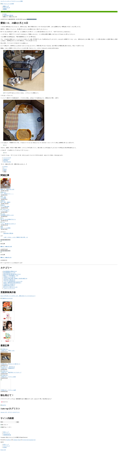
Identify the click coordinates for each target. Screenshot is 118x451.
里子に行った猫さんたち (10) (10, 287)
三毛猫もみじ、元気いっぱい (8, 350)
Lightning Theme (17, 439)
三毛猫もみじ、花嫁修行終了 (8, 368)
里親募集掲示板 (7, 434)
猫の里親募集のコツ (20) (9, 272)
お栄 (5, 237)
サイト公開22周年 (5, 206)
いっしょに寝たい (5, 210)
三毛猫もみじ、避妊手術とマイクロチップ (11, 372)
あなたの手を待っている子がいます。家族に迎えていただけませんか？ (18, 295)
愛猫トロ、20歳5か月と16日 (7, 189)
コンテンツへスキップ (6, 1)
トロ (27, 237)
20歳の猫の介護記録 (32, 19)
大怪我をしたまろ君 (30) (9, 277)
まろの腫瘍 (3, 198)
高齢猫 (18, 237)
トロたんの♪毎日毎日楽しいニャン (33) (12, 281)
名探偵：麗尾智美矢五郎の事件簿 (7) (12, 282)
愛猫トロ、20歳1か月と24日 (6, 246)
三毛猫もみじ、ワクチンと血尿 (8, 390)
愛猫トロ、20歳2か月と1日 (6, 257)
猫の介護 (22, 237)
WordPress (8, 439)
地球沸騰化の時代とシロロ (7, 215)
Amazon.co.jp (6, 159)
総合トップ (6, 432)
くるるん (9, 237)
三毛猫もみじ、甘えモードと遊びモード (10, 363)
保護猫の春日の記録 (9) (9, 285)
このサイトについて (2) (9, 288)
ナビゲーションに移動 (17, 1)
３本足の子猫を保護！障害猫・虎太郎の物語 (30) (15, 278)
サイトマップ (6, 433)
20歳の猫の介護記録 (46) (9, 280)
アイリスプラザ (7, 157)
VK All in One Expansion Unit (28, 439)
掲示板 (5, 447)
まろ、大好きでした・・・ (7, 193)
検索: (2, 422)
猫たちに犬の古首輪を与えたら (8, 219)
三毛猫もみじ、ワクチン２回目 (8, 376)
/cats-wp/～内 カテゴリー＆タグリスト (10, 412)
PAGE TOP (3, 449)
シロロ (14, 237)
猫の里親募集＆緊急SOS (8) (10, 271)
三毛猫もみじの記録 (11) (9, 284)
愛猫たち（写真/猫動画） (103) (10, 275)
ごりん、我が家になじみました (8, 223)
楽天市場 (5, 160)
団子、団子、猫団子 (5, 202)
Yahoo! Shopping (7, 161)
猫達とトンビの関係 (5, 228)
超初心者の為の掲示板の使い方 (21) (12, 274)
